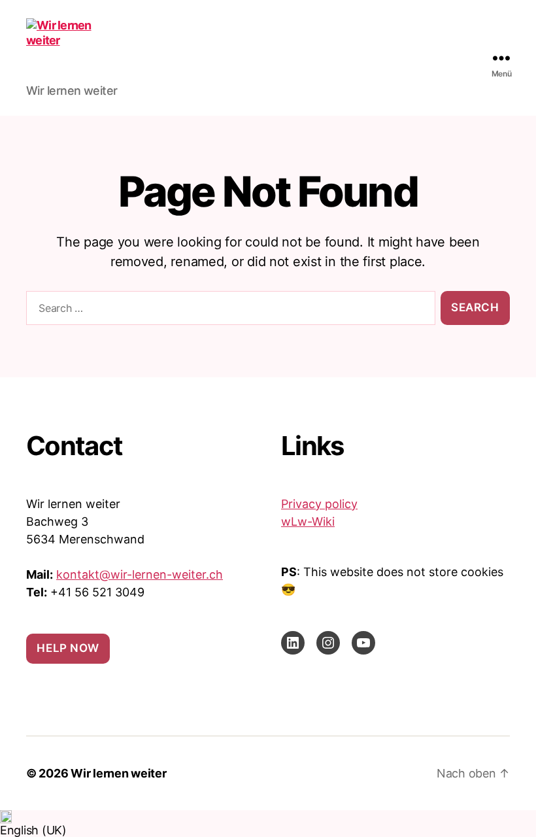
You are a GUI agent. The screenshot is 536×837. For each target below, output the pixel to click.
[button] (268, 823)
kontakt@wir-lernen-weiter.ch (139, 574)
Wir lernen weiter (118, 773)
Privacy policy (319, 504)
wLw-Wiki (308, 521)
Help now (68, 648)
